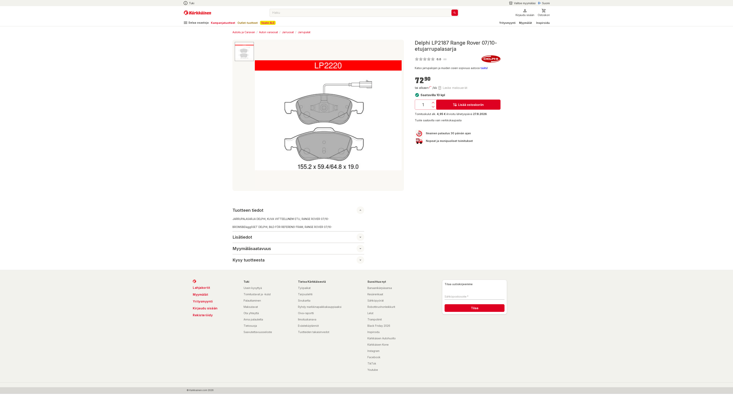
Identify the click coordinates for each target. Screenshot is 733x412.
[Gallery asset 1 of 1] (328, 115)
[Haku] (454, 13)
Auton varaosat (268, 32)
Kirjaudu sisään (205, 308)
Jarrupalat (304, 32)
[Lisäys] (433, 103)
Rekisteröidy (203, 315)
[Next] (396, 115)
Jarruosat (288, 32)
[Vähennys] (433, 107)
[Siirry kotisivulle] (197, 12)
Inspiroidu (543, 22)
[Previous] (260, 115)
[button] (522, 3)
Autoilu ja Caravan (243, 32)
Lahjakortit (201, 288)
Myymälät (525, 22)
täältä (484, 68)
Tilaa (474, 308)
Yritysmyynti (507, 22)
